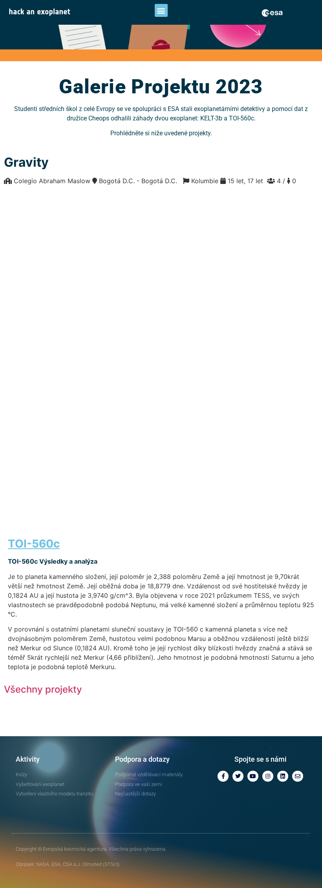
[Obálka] (297, 776)
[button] (161, 10)
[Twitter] (237, 776)
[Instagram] (267, 776)
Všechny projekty (43, 689)
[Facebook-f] (223, 776)
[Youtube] (252, 776)
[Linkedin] (282, 776)
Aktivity (28, 759)
